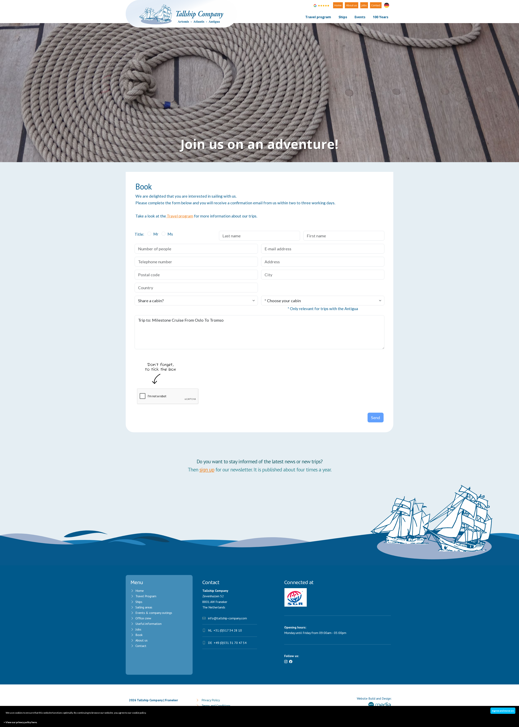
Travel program (318, 17)
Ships (343, 17)
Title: (139, 234)
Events (360, 17)
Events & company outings (153, 613)
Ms (170, 234)
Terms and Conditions (216, 705)
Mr (155, 234)
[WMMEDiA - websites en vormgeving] (379, 705)
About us (351, 5)
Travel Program (145, 596)
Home (338, 5)
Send (375, 417)
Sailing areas (143, 607)
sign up (206, 469)
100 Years (380, 17)
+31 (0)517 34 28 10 (227, 630)
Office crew (143, 618)
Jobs (364, 5)
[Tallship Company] (181, 13)
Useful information (148, 624)
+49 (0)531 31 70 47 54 (230, 643)
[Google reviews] (322, 4)
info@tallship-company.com (227, 618)
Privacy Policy (211, 700)
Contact (375, 5)
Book (139, 635)
